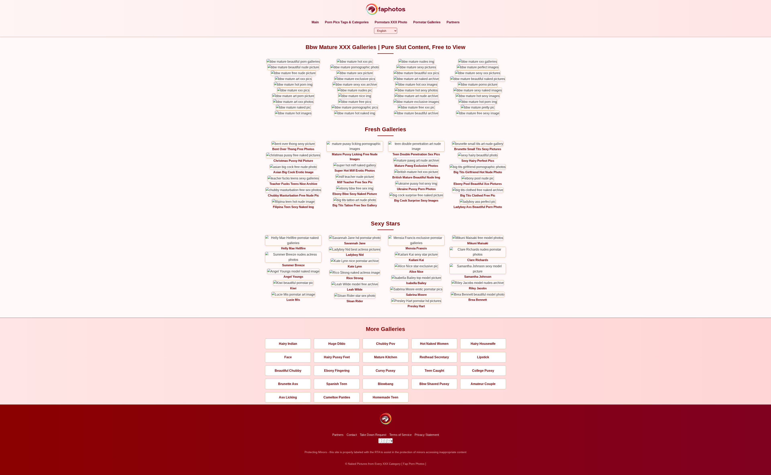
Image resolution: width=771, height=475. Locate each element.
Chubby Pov (385, 343)
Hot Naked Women (434, 343)
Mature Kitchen (385, 357)
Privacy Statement (427, 434)
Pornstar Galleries (427, 22)
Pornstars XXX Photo (391, 22)
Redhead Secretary (434, 357)
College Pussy (483, 370)
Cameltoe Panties (336, 397)
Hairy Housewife (483, 343)
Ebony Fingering (337, 370)
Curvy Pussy (385, 370)
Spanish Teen (336, 384)
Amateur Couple (483, 384)
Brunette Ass (288, 384)
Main (315, 22)
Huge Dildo (336, 343)
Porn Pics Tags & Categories (347, 22)
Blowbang (385, 384)
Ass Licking (288, 397)
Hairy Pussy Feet (337, 357)
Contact (352, 434)
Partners (453, 22)
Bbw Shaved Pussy (434, 384)
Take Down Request (373, 434)
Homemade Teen (385, 397)
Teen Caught (434, 370)
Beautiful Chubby (288, 370)
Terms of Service (400, 434)
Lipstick (483, 357)
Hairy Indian (288, 343)
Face (288, 357)
